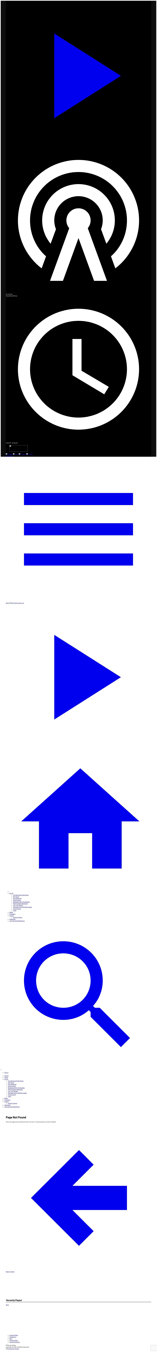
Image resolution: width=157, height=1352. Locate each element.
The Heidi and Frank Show (21, 895)
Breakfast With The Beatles (21, 902)
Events (11, 916)
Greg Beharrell (17, 898)
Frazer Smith (17, 909)
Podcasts (12, 914)
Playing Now (9, 456)
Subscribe (12, 919)
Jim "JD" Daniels (18, 905)
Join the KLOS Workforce (17, 921)
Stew (14, 910)
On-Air (11, 893)
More (7, 1305)
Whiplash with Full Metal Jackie (22, 907)
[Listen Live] (78, 74)
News (11, 912)
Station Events (17, 917)
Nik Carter (16, 897)
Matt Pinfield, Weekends (20, 903)
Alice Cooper (17, 900)
